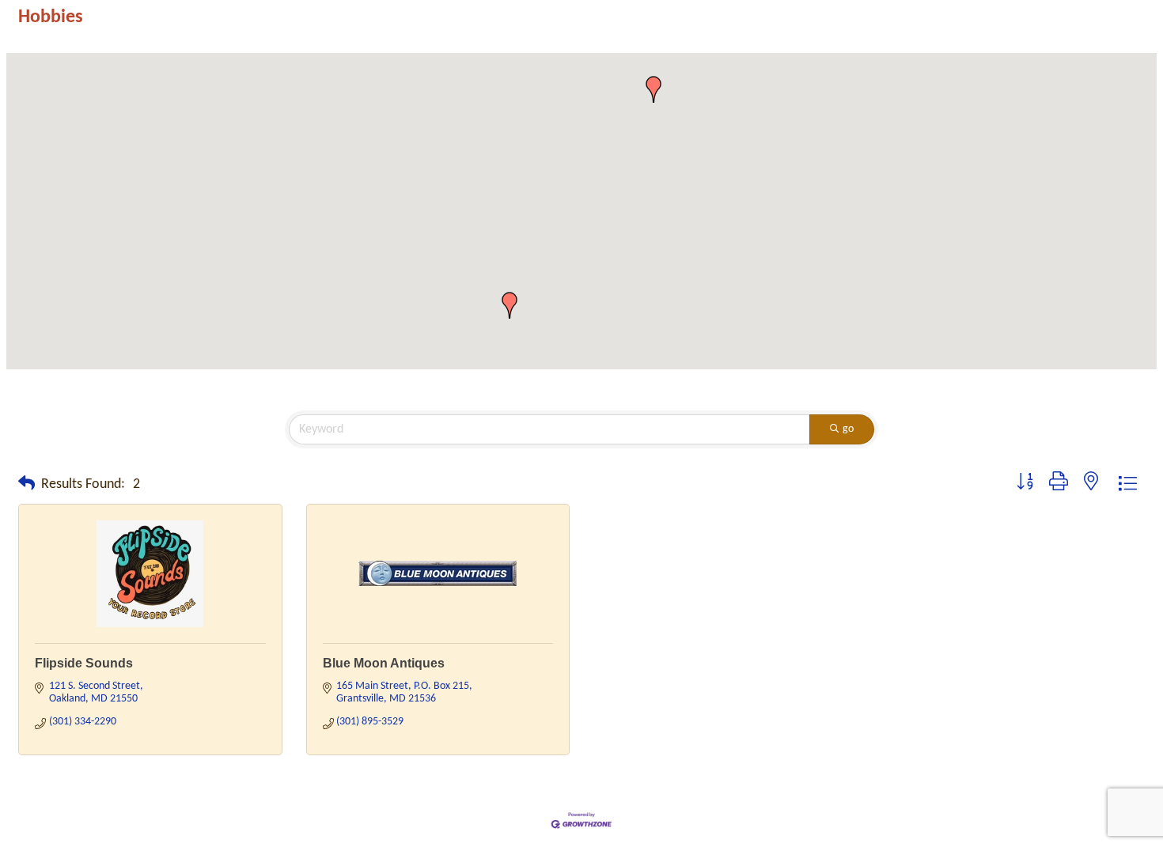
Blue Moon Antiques (384, 663)
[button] (653, 89)
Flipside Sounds (84, 663)
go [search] (848, 429)
